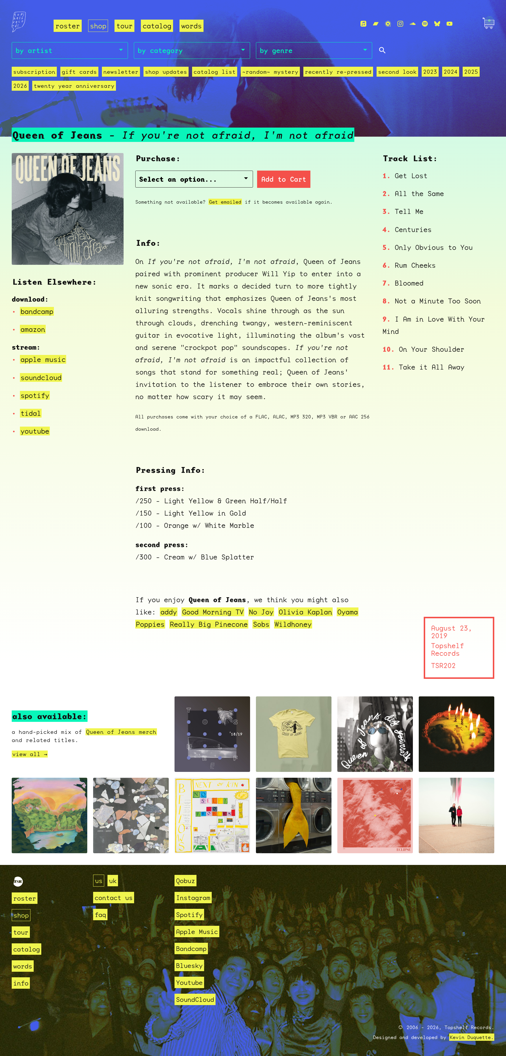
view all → (29, 754)
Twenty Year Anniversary (74, 85)
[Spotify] (424, 24)
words (191, 25)
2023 (430, 71)
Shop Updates (166, 71)
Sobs (261, 624)
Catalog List (215, 71)
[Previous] (24, 253)
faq (100, 914)
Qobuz (185, 880)
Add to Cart (283, 179)
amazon (32, 329)
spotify (34, 395)
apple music (43, 359)
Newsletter (121, 71)
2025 (471, 71)
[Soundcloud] (412, 24)
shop (98, 25)
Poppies (150, 624)
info (20, 983)
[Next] (111, 253)
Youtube (189, 982)
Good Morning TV (213, 611)
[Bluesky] (437, 24)
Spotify (189, 914)
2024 (451, 71)
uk (113, 880)
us (98, 880)
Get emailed (225, 202)
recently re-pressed (338, 71)
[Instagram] (400, 24)
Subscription (34, 71)
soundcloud (40, 377)
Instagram (193, 897)
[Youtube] (449, 24)
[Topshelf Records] (18, 884)
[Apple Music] (363, 24)
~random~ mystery (270, 71)
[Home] (29, 24)
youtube (34, 431)
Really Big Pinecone (209, 624)
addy (168, 611)
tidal (30, 413)
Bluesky (189, 965)
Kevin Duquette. (472, 1037)
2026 (20, 85)
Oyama (347, 611)
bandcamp (36, 311)
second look (397, 71)
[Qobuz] (388, 24)
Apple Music (197, 931)
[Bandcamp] (375, 24)
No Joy (261, 611)
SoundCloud (195, 999)
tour (124, 25)
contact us (114, 897)
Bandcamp (191, 948)
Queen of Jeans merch (121, 731)
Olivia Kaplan (305, 611)
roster (67, 25)
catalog (157, 25)
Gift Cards (79, 71)
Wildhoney (293, 624)
